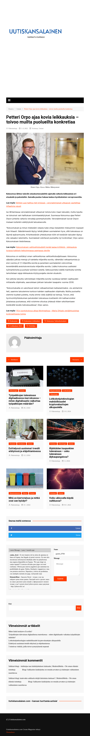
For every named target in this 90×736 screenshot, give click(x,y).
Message (57, 558)
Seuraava (75, 360)
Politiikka (32, 326)
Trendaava (21, 444)
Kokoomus (13, 321)
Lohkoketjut (67, 390)
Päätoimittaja (12, 128)
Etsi (10, 604)
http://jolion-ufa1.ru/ (18, 586)
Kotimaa (35, 128)
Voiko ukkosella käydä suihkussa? (61, 499)
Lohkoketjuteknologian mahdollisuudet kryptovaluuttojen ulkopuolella (61, 403)
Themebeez (10, 732)
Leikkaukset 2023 (16, 326)
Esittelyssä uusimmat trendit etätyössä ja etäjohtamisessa (25, 450)
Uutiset (41, 128)
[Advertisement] (45, 79)
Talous (25, 493)
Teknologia (13, 390)
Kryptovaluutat (55, 390)
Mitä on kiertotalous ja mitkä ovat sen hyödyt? (24, 499)
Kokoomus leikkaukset (32, 321)
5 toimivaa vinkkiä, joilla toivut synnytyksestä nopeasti (29, 647)
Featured (12, 444)
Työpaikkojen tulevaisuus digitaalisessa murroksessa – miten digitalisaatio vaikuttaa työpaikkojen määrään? (25, 399)
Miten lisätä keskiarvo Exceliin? (20, 631)
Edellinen (14, 360)
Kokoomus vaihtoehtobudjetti (56, 321)
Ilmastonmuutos (15, 493)
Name (56, 549)
